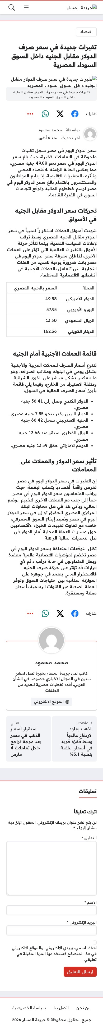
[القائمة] (26, 7)
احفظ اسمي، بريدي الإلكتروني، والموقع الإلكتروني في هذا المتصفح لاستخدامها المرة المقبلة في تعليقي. (54, 954)
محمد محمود (50, 130)
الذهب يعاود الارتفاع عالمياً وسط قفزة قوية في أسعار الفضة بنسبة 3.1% (76, 741)
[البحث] (11, 7)
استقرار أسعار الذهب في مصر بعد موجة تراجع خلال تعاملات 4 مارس (26, 741)
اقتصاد (86, 31)
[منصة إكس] (60, 114)
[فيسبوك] (74, 114)
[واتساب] (45, 114)
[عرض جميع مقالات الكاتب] (90, 134)
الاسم (91, 902)
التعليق (89, 838)
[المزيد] (30, 114)
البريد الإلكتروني (82, 922)
